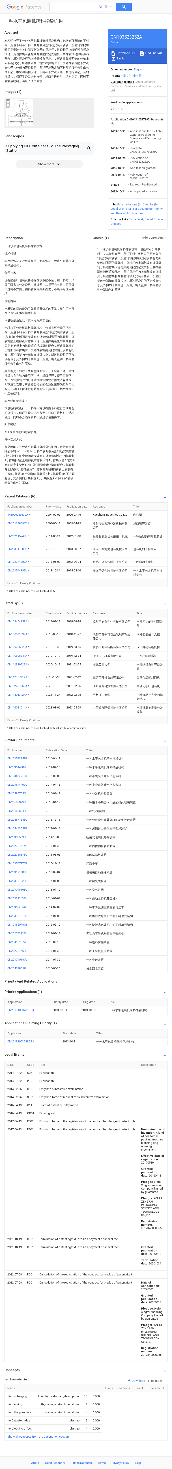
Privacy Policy (120, 1463)
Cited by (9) (150, 204)
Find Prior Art (153, 53)
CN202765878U (17, 854)
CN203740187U (17, 959)
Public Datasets (82, 1463)
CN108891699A (17, 634)
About (35, 1463)
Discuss (116, 223)
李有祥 (137, 75)
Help (138, 1463)
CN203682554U (17, 907)
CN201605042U (17, 811)
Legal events (119, 208)
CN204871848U (17, 819)
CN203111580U (17, 549)
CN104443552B (17, 828)
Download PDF (126, 53)
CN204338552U (17, 968)
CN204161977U (17, 942)
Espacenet (136, 219)
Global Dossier (154, 219)
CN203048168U (17, 889)
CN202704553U (17, 950)
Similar (120, 58)
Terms (102, 1463)
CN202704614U (17, 846)
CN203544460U (17, 784)
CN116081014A (17, 707)
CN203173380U (17, 872)
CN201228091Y (17, 523)
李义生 (127, 75)
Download (138, 1380)
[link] (17, 1396)
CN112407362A (17, 686)
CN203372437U (17, 898)
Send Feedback (55, 1463)
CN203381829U (17, 881)
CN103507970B (17, 863)
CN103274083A (17, 561)
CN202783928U (17, 933)
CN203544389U (17, 570)
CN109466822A (17, 647)
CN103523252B (17, 758)
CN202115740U (17, 536)
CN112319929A (17, 664)
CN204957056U (17, 793)
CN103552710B (17, 776)
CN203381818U (17, 916)
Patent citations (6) (129, 204)
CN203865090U (17, 837)
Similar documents (140, 208)
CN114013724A (17, 694)
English (138, 69)
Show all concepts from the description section (38, 1436)
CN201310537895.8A (20, 1010)
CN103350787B (17, 924)
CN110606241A (17, 655)
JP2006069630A (18, 514)
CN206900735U (17, 802)
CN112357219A (17, 677)
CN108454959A (17, 621)
